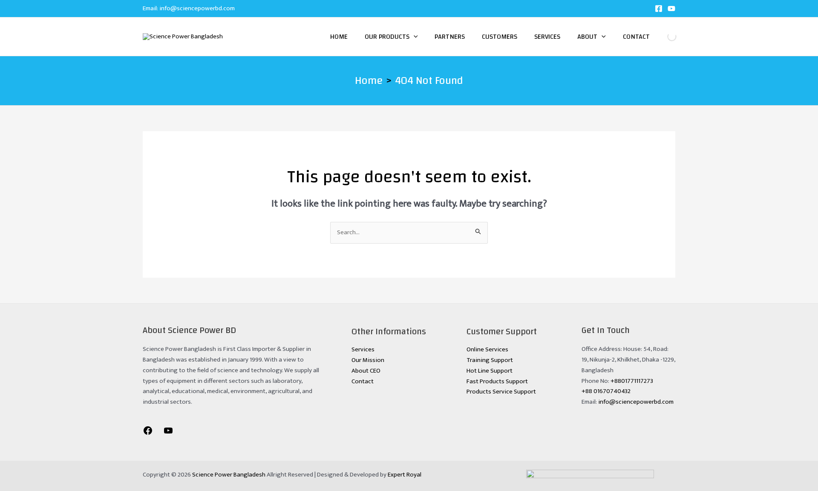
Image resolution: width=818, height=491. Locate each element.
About (587, 36)
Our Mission (367, 360)
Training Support (490, 360)
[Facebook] (658, 8)
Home (339, 36)
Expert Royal (404, 474)
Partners (450, 36)
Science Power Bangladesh (228, 474)
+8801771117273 (632, 381)
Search (664, 36)
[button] (413, 37)
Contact (636, 36)
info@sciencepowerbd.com (197, 8)
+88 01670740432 (606, 391)
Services (547, 36)
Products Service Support (501, 391)
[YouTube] (671, 8)
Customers (499, 36)
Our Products (387, 36)
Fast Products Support (497, 381)
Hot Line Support (490, 370)
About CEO (365, 370)
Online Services (487, 349)
